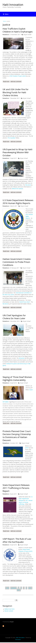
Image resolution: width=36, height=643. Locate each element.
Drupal (11, 622)
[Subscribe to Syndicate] (3, 626)
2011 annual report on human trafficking (25, 502)
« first (7, 588)
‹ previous (13, 588)
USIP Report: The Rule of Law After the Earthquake (17, 540)
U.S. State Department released (26, 498)
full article (28, 185)
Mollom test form (9, 609)
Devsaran (18, 639)
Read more (6, 82)
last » (18, 590)
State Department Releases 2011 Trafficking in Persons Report (16, 488)
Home (4, 21)
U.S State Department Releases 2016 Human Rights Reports (18, 202)
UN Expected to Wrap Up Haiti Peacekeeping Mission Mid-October (17, 152)
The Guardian (11, 138)
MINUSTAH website (17, 188)
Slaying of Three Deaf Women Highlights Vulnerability (17, 378)
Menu (6, 14)
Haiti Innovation (13, 4)
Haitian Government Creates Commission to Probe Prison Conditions (17, 262)
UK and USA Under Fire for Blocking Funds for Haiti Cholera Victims (15, 92)
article (26, 448)
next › (30, 588)
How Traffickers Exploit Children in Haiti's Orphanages (18, 30)
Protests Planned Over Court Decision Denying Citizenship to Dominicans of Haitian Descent (17, 436)
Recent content (8, 611)
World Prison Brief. (24, 302)
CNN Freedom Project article (17, 76)
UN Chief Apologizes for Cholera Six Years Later (14, 317)
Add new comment (16, 81)
